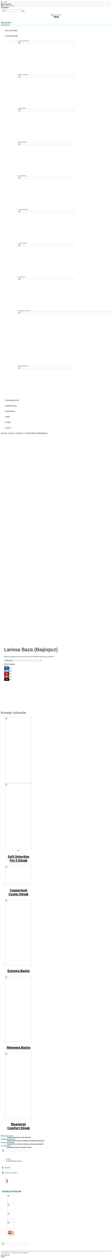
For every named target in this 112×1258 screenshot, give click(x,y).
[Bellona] (5, 7)
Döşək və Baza (8, 433)
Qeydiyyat (10, 5)
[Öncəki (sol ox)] (2, 1256)
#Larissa (12, 664)
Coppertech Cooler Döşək (18, 892)
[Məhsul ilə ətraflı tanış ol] (18, 884)
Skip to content (6, 4)
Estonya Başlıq (18, 971)
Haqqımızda (10, 411)
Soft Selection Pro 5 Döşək (18, 858)
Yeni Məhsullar (12, 400)
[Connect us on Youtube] (7, 1181)
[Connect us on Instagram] (7, 1183)
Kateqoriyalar (11, 36)
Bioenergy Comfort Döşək (18, 1126)
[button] (5, 25)
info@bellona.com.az (14, 1161)
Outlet (8, 428)
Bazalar (19, 433)
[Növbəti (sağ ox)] (4, 1256)
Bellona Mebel (11, 30)
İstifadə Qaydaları (11, 1172)
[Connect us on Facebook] (6, 1179)
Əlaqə (8, 422)
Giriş (3, 5)
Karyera (7, 1167)
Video (7, 417)
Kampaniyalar (11, 406)
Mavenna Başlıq (18, 1047)
